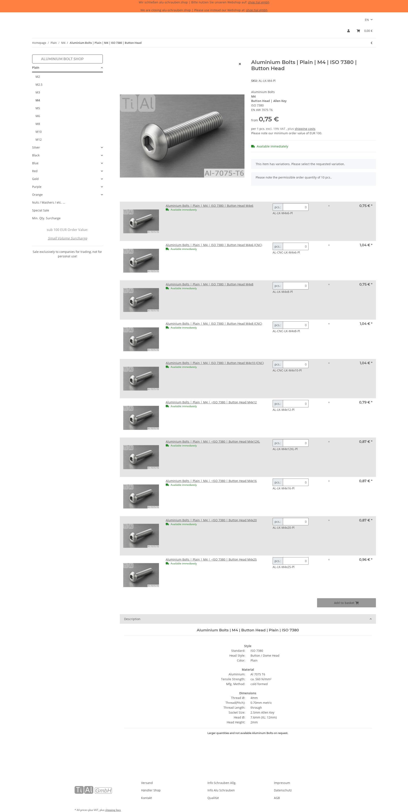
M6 (37, 116)
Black (36, 155)
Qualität (213, 798)
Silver (36, 147)
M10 (38, 132)
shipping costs (305, 129)
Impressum (282, 783)
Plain (35, 67)
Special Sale (40, 210)
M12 (38, 139)
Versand (147, 783)
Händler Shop (151, 790)
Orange (37, 195)
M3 (37, 92)
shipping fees (113, 810)
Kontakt (146, 798)
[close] (239, 63)
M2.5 (38, 84)
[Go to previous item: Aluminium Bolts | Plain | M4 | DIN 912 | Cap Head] (371, 42)
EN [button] (367, 20)
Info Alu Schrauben (221, 790)
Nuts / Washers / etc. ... (48, 202)
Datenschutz (283, 790)
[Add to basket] (123, 57)
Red (35, 171)
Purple (36, 187)
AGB (277, 798)
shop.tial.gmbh (258, 2)
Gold (35, 179)
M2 (37, 77)
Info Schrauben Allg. (221, 783)
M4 (37, 100)
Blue (35, 163)
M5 (37, 108)
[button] (348, 30)
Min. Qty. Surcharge (46, 218)
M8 (37, 124)
